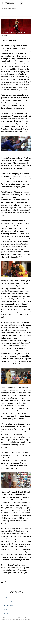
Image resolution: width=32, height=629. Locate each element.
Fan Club (7, 598)
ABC (5, 582)
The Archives (8, 605)
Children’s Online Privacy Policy (23, 619)
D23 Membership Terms (8, 617)
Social (6, 613)
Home (2, 7)
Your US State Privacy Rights (8, 619)
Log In (28, 3)
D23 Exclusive (8, 601)
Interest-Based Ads (11, 621)
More (6, 609)
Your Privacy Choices (20, 621)
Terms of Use (18, 617)
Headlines (12, 7)
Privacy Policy (25, 617)
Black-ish (9, 582)
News (7, 7)
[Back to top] (28, 623)
